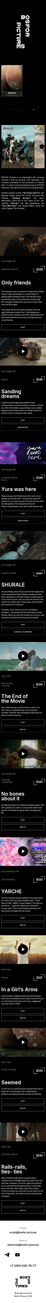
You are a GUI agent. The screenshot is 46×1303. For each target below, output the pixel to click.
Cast (23, 327)
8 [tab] (34, 110)
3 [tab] (16, 110)
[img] (7, 1255)
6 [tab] (27, 110)
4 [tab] (20, 110)
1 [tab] (9, 110)
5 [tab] (23, 110)
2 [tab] (13, 110)
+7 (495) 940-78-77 (23, 1265)
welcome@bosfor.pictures (23, 1244)
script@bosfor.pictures (23, 1232)
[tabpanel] (12, 84)
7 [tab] (30, 110)
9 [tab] (38, 110)
